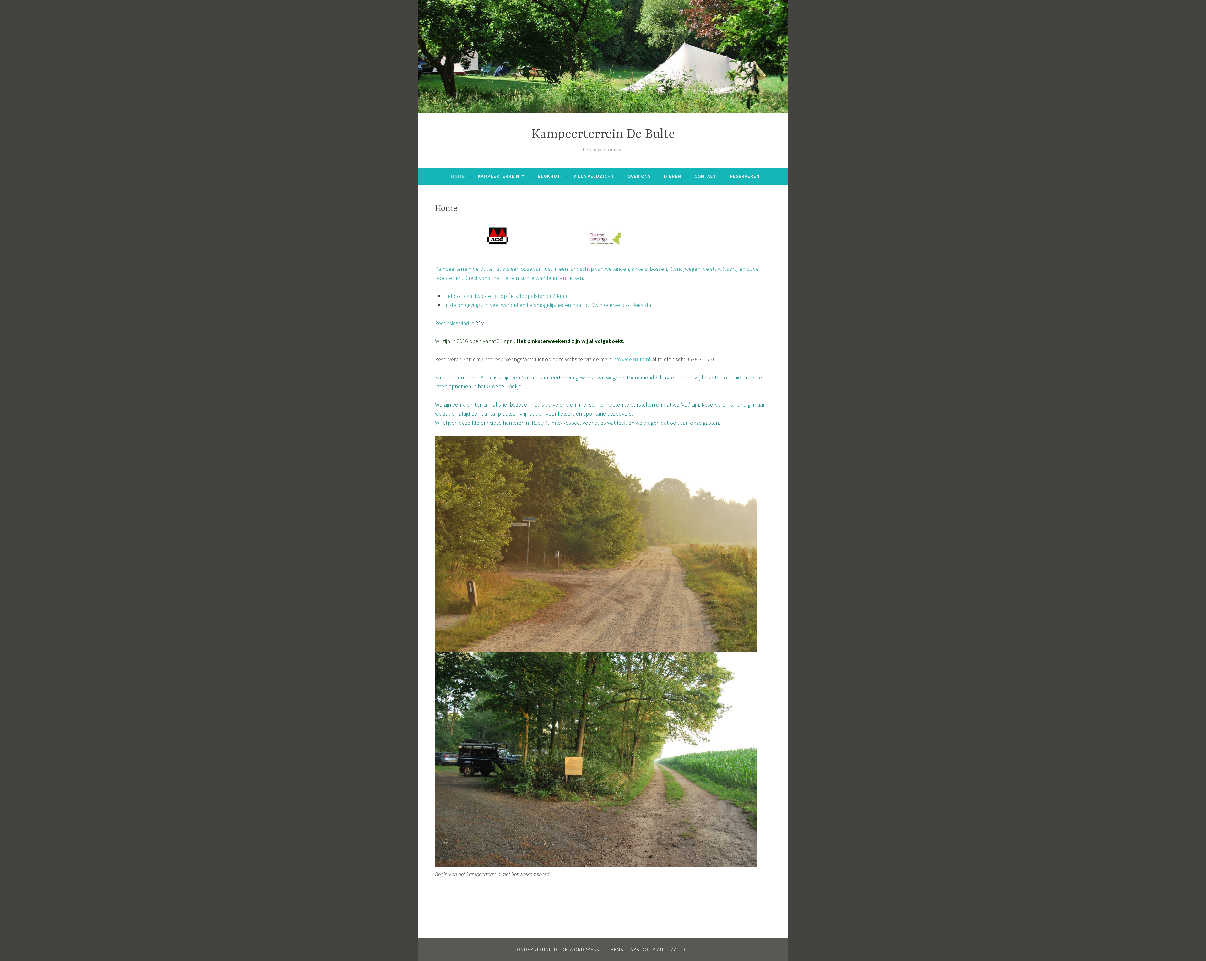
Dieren (672, 176)
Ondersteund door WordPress (558, 950)
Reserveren (745, 176)
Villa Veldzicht (593, 176)
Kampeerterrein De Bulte (603, 134)
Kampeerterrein (498, 176)
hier (479, 323)
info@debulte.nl (631, 359)
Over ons (639, 176)
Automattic (672, 950)
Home (457, 176)
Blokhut (549, 176)
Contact (705, 176)
